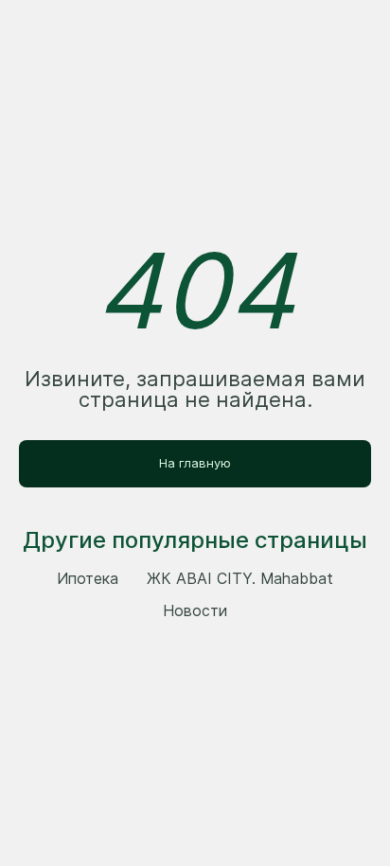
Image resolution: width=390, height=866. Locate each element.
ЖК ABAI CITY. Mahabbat (240, 578)
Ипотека (87, 578)
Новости (195, 610)
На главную (195, 462)
